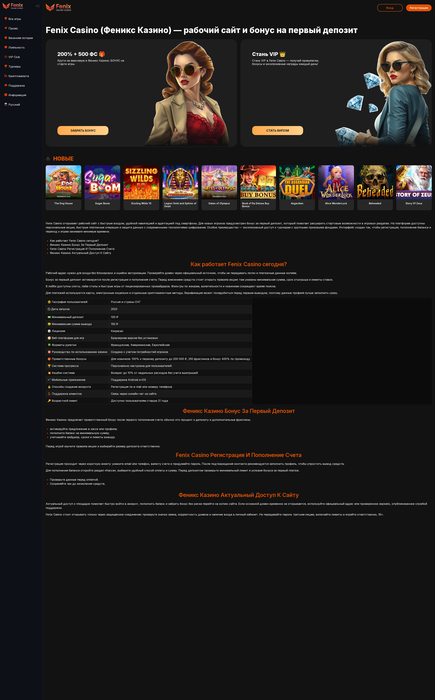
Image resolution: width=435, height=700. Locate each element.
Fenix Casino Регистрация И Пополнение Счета (82, 249)
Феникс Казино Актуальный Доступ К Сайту (80, 253)
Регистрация (419, 8)
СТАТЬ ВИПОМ (277, 130)
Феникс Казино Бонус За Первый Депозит (79, 244)
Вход (390, 8)
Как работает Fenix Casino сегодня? (74, 240)
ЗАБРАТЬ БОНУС (83, 130)
